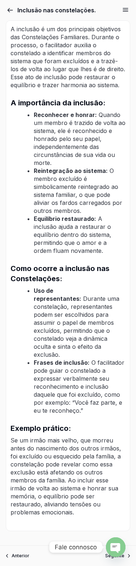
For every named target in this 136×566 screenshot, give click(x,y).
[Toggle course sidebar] (125, 10)
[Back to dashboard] (10, 10)
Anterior (20, 555)
